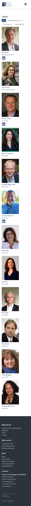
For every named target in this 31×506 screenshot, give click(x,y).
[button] (4, 20)
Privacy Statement (8, 464)
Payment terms (7, 466)
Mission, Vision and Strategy (11, 428)
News (3, 457)
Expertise (5, 430)
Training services (7, 444)
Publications (6, 459)
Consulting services (8, 446)
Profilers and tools (8, 448)
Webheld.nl (10, 501)
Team (4, 433)
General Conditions (8, 461)
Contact (4, 435)
